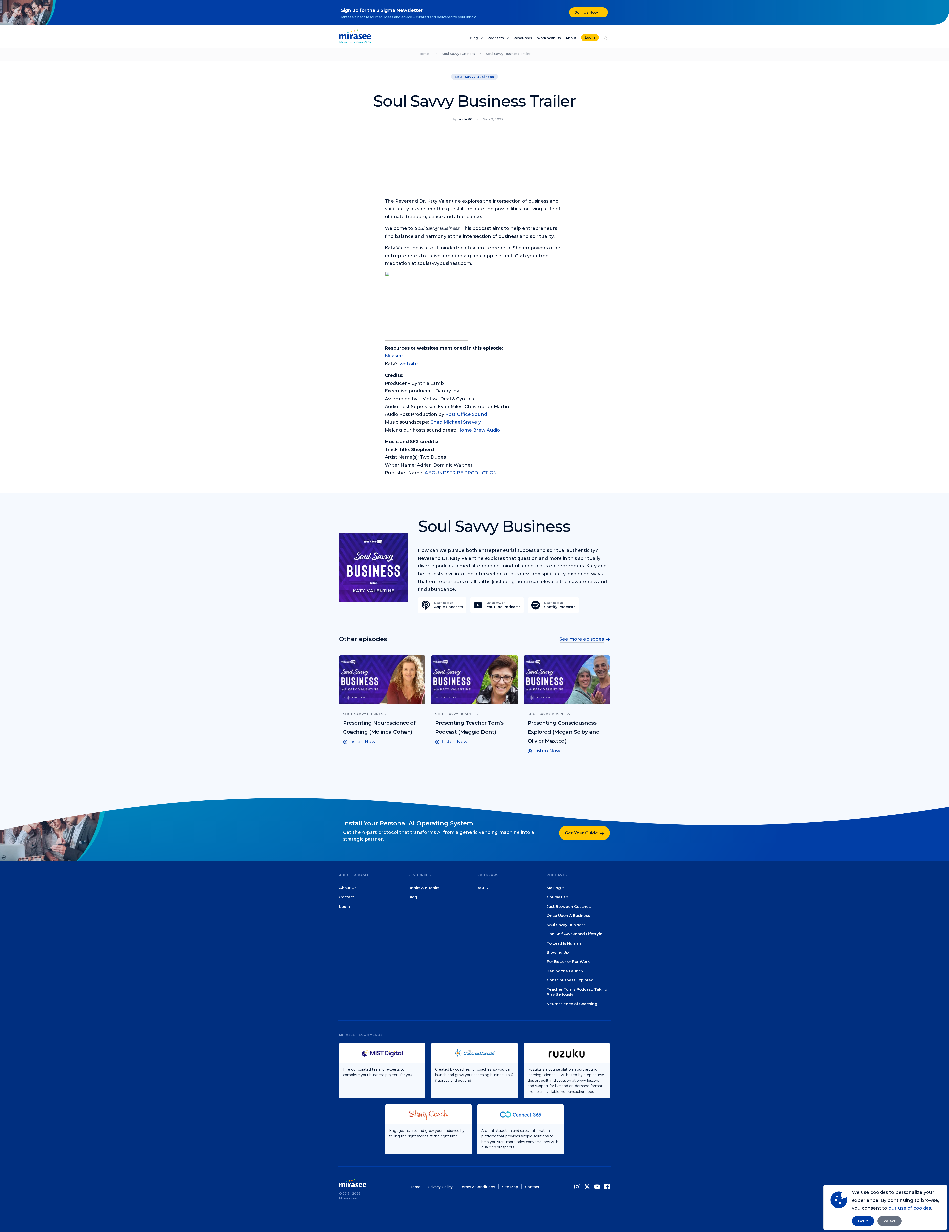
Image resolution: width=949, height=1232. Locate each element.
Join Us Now (586, 12)
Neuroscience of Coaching (572, 1003)
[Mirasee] (355, 33)
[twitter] (587, 1186)
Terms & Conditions (477, 1187)
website (409, 364)
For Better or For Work (568, 961)
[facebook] (606, 1186)
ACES (482, 888)
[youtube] (597, 1186)
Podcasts (496, 38)
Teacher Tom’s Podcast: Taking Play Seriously (577, 992)
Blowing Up (558, 952)
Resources (523, 38)
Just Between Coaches (569, 906)
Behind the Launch (565, 970)
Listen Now (362, 741)
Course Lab (557, 897)
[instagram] (578, 1186)
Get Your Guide (581, 832)
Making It (555, 888)
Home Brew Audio (478, 430)
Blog (474, 38)
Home (423, 54)
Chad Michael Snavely (455, 422)
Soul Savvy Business (458, 54)
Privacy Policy (440, 1187)
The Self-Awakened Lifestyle (574, 933)
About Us (347, 888)
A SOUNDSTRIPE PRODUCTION (461, 473)
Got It (863, 1221)
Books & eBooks (423, 888)
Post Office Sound (466, 414)
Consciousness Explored (570, 980)
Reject (889, 1221)
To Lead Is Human (564, 943)
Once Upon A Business (568, 915)
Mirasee (394, 356)
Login (590, 37)
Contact (346, 897)
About (571, 38)
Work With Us (549, 38)
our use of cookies (909, 1208)
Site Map (510, 1187)
